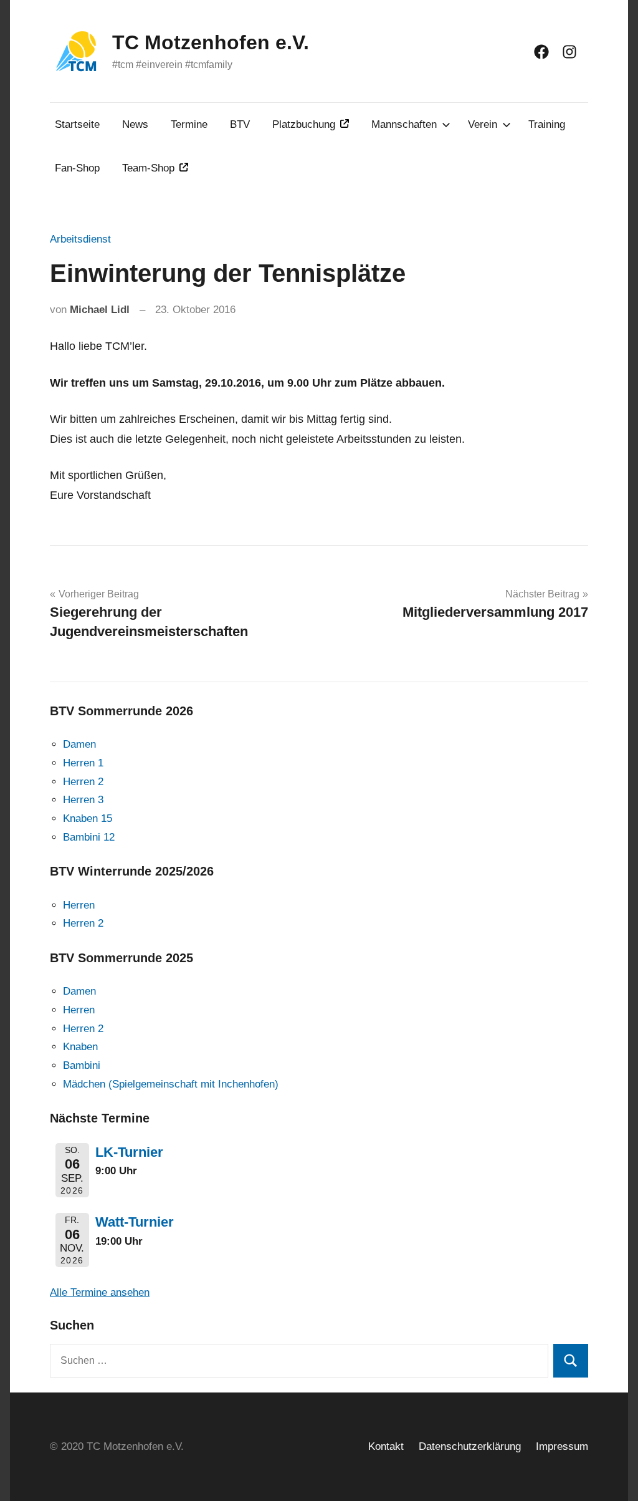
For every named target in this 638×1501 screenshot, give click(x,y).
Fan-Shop (77, 168)
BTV (240, 124)
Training (546, 124)
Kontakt (386, 1446)
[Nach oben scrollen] (612, 1475)
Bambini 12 (89, 837)
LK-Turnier (129, 1152)
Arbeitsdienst (80, 239)
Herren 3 (83, 800)
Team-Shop (148, 168)
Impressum (562, 1446)
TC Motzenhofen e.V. (210, 42)
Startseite (77, 124)
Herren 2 (83, 782)
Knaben (80, 1047)
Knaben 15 (87, 818)
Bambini (81, 1065)
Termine (189, 124)
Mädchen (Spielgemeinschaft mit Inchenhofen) (171, 1084)
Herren (79, 905)
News (135, 124)
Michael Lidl (100, 310)
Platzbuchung (303, 124)
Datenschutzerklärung (470, 1446)
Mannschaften (404, 124)
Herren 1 (83, 763)
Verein (482, 124)
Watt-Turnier (134, 1222)
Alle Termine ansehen (100, 1292)
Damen (79, 744)
